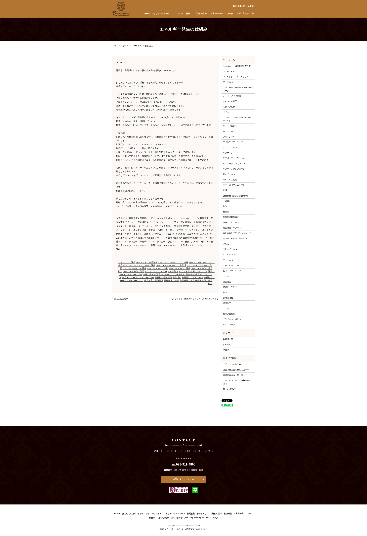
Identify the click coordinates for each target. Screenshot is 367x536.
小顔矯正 (227, 201)
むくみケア (150, 271)
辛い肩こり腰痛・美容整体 (235, 238)
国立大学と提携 (230, 180)
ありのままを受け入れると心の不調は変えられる (194, 299)
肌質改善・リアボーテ (233, 228)
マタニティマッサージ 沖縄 (141, 265)
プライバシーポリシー (233, 319)
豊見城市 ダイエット (192, 277)
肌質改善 (227, 282)
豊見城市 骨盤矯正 (153, 280)
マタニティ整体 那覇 (134, 271)
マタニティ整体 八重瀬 (134, 268)
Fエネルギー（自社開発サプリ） (237, 66)
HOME (147, 13)
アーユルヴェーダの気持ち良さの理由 (238, 382)
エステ (177, 13)
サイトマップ (229, 325)
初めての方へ (229, 174)
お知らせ (227, 344)
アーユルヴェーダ (231, 82)
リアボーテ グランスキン (235, 158)
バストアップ (229, 131)
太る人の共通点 (121, 299)
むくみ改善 (184, 271)
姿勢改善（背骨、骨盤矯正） (236, 196)
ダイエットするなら (232, 364)
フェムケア (228, 276)
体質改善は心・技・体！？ (235, 375)
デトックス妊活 (230, 126)
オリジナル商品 (230, 101)
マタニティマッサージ (233, 142)
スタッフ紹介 (229, 107)
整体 (188, 13)
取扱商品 (200, 13)
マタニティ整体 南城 (157, 268)
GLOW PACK (229, 71)
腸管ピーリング (230, 287)
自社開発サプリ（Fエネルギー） (237, 233)
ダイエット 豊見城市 (147, 262)
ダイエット (228, 112)
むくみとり (161, 271)
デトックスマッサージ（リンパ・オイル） (238, 119)
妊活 (225, 190)
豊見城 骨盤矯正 (163, 277)
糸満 (188, 274)
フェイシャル (229, 137)
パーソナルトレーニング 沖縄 (173, 262)
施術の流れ (228, 298)
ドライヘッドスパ (231, 266)
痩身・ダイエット (231, 222)
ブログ (230, 13)
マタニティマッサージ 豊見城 (171, 265)
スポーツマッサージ (232, 271)
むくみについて (230, 389)
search (253, 13)
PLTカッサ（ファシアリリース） (238, 77)
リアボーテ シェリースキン (235, 163)
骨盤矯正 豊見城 (188, 280)
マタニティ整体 (230, 147)
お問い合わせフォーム (183, 479)
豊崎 (192, 274)
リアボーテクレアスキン (234, 169)
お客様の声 (216, 13)
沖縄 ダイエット (199, 271)
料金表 (226, 212)
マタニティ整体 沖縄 (179, 268)
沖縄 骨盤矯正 (150, 274)
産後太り (180, 274)
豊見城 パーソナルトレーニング (138, 277)
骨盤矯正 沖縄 (171, 280)
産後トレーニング (167, 274)
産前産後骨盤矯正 (231, 217)
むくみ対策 (173, 271)
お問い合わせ (243, 13)
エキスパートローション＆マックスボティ (238, 89)
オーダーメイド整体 (232, 96)
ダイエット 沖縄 (126, 262)
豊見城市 (177, 277)
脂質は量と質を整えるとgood (236, 370)
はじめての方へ (160, 13)
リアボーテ (228, 153)
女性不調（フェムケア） (234, 185)
